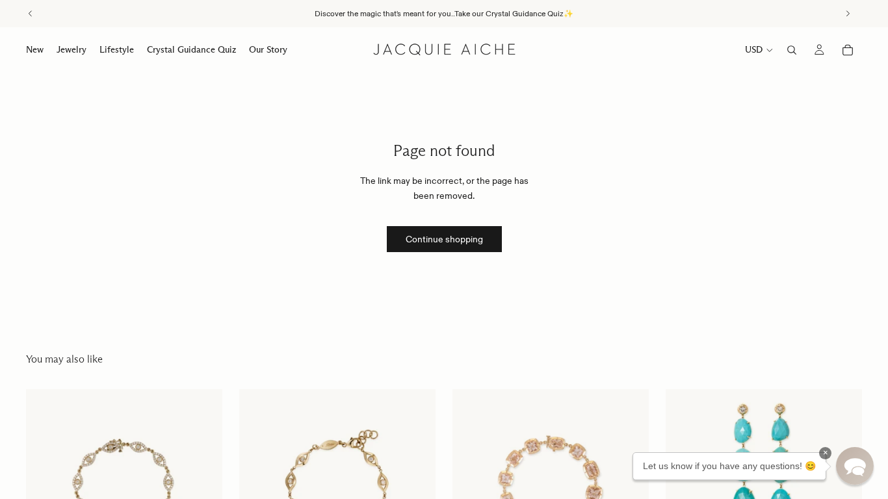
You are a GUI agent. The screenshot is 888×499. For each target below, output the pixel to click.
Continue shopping (444, 239)
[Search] (791, 50)
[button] (855, 466)
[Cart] (847, 50)
